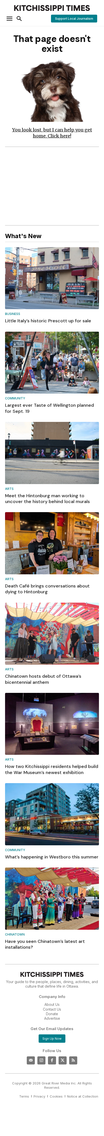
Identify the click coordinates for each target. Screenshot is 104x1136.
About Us (52, 1004)
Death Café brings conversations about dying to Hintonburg (47, 589)
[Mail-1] (31, 1060)
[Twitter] (63, 1060)
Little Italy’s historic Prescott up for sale (48, 321)
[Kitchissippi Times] (52, 8)
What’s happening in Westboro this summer (51, 857)
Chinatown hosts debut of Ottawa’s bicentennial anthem (43, 679)
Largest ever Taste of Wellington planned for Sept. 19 (49, 408)
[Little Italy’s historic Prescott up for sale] (52, 278)
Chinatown (15, 934)
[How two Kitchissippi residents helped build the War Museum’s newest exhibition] (52, 724)
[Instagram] (41, 1060)
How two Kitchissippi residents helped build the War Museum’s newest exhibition (51, 769)
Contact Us (52, 1009)
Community (15, 398)
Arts (9, 489)
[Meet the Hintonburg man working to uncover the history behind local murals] (52, 453)
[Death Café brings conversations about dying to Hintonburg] (52, 543)
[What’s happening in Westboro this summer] (52, 814)
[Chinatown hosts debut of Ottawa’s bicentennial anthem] (52, 634)
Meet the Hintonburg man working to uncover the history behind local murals (47, 499)
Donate (52, 1014)
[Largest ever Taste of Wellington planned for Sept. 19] (52, 363)
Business (12, 314)
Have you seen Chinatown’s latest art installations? (45, 944)
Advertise (52, 1018)
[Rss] (73, 1060)
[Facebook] (52, 1060)
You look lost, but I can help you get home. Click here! (52, 133)
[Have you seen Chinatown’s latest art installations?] (52, 899)
